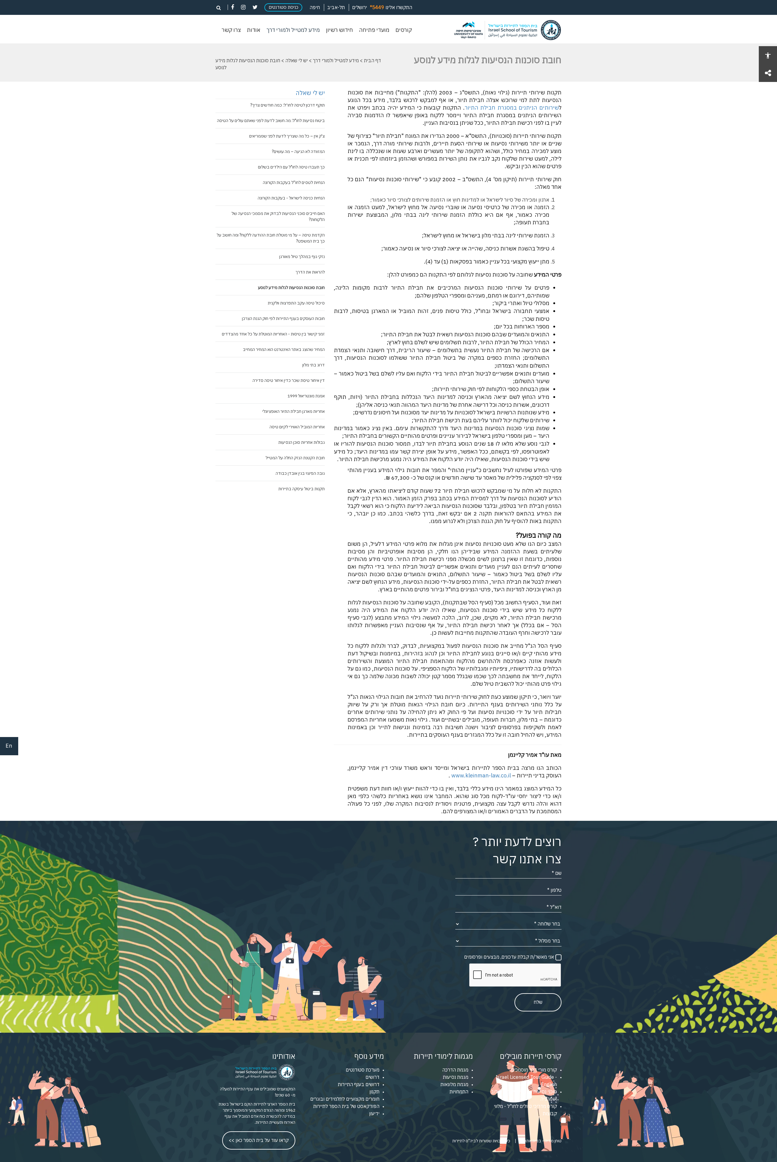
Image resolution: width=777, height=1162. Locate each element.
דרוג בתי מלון (313, 365)
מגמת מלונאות (454, 1084)
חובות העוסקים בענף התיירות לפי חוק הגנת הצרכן (283, 318)
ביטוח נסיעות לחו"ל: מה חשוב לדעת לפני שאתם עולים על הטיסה (271, 120)
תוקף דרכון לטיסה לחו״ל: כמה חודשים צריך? (287, 105)
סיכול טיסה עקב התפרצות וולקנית (296, 303)
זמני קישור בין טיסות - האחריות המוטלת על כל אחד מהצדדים (273, 334)
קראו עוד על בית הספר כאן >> (259, 1140)
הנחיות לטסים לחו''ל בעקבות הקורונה (294, 182)
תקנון (374, 1092)
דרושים (372, 1077)
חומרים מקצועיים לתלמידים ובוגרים (344, 1099)
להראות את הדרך (310, 272)
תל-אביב (336, 7)
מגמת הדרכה (455, 1070)
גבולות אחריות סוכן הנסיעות (301, 442)
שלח (538, 1002)
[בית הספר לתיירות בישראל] (504, 30)
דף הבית (372, 60)
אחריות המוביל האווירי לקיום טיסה (297, 427)
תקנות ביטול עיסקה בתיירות (301, 488)
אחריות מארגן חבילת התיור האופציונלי (293, 411)
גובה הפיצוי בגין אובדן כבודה (300, 473)
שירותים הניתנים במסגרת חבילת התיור (512, 107)
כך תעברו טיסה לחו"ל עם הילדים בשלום (291, 167)
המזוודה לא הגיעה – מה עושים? (298, 151)
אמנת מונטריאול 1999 (306, 396)
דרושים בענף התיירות (358, 1084)
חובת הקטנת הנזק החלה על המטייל (295, 457)
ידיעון (374, 1113)
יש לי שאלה (296, 60)
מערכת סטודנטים (362, 1070)
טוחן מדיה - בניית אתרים (541, 1140)
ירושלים (359, 7)
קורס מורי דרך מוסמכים (534, 1070)
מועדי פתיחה (374, 30)
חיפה (315, 7)
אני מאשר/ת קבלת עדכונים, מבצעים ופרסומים (509, 957)
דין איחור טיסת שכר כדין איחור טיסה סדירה (289, 380)
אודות (253, 30)
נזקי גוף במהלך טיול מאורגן (302, 256)
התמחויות (459, 1092)
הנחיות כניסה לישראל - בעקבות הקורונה (291, 198)
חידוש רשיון (339, 30)
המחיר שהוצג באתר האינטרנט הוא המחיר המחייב (284, 349)
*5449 (377, 7)
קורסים (403, 30)
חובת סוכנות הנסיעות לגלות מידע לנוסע (291, 287)
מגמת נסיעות (455, 1077)
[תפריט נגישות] (768, 55)
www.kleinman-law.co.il (481, 775)
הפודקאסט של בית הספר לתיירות (346, 1106)
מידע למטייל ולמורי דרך (293, 30)
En (8, 745)
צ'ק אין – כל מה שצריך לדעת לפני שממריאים (287, 136)
